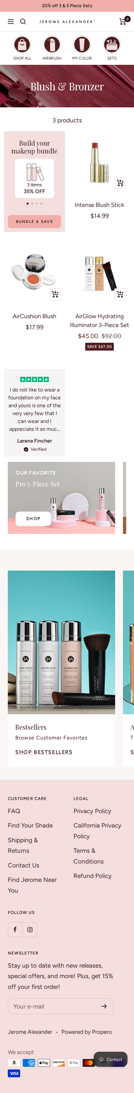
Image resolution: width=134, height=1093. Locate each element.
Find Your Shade (30, 825)
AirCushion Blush (34, 316)
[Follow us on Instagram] (29, 929)
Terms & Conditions (89, 856)
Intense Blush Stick (99, 205)
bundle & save (34, 221)
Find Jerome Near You (32, 885)
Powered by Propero (86, 1032)
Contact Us (23, 865)
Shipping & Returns (23, 845)
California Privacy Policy (97, 831)
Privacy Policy (92, 811)
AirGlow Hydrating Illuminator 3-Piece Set (99, 321)
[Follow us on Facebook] (15, 929)
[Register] (104, 1006)
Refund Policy (93, 876)
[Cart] (122, 21)
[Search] (23, 22)
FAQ (14, 811)
